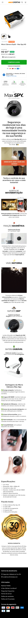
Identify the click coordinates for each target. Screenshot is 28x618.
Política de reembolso (7, 596)
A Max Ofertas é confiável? (9, 588)
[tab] (4, 36)
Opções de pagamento (9, 57)
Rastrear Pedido (5, 585)
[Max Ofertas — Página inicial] (14, 2)
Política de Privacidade (8, 599)
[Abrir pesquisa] (22, 2)
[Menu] (3, 2)
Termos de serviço (6, 593)
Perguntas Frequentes (7, 591)
